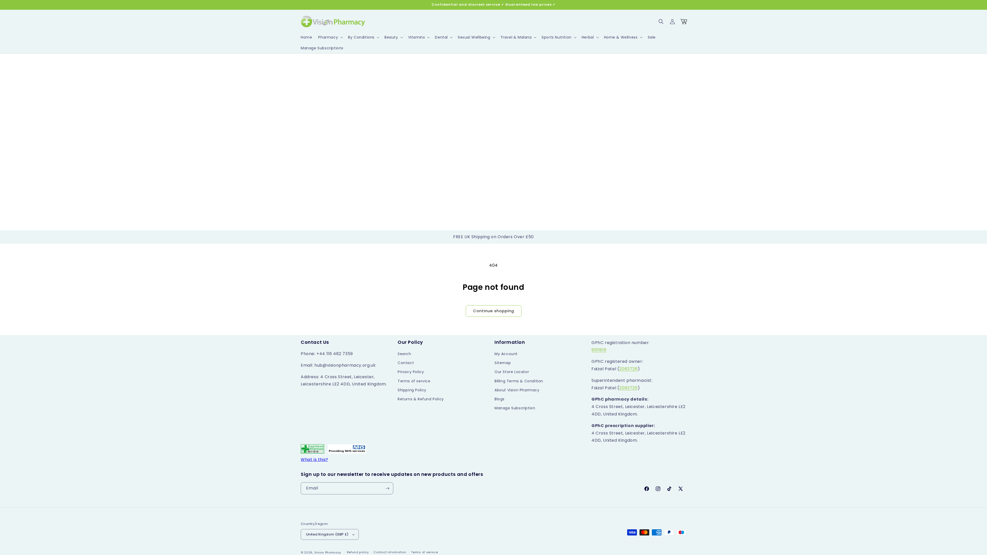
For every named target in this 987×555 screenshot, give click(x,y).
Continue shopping (493, 310)
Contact (406, 362)
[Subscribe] (387, 488)
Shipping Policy (412, 390)
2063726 (628, 369)
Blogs (500, 399)
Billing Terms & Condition (519, 381)
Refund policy (358, 552)
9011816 (598, 350)
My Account (506, 353)
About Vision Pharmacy (517, 390)
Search (404, 353)
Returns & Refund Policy (421, 399)
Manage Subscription (515, 408)
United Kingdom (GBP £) (327, 534)
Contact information (389, 552)
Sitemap (503, 362)
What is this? (314, 459)
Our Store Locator (512, 371)
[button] (330, 37)
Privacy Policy (411, 371)
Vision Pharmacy (327, 552)
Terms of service (414, 381)
